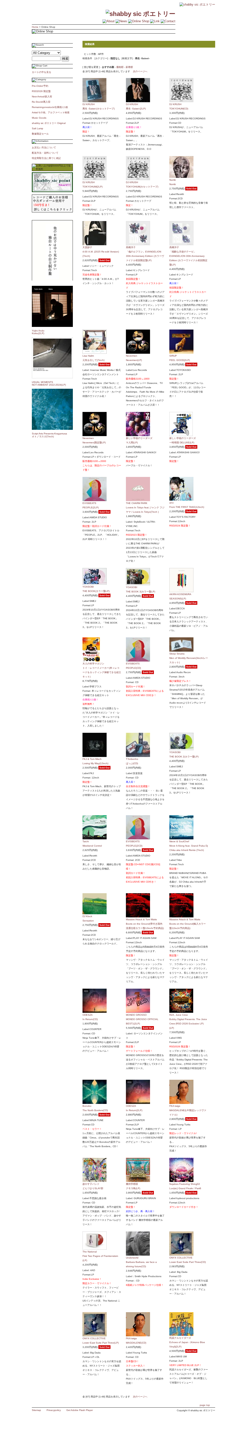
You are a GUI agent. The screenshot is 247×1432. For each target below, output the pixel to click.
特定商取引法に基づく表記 (46, 158)
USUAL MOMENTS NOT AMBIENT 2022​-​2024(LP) (49, 383)
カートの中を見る (41, 72)
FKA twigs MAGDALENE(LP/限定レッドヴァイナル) (187, 1110)
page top (205, 1405)
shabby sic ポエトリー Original (50, 123)
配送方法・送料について (45, 152)
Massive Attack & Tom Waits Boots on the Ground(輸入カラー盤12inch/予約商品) (187, 923)
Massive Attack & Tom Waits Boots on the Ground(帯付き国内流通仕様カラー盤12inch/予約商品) (145, 923)
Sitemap (36, 1410)
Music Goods (39, 117)
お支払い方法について (44, 147)
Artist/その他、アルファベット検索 (50, 112)
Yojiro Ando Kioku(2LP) (38, 332)
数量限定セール (40, 133)
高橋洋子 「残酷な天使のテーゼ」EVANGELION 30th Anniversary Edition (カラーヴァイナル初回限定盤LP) (188, 256)
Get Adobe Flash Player (79, 1410)
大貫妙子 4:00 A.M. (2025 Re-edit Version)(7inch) (100, 251)
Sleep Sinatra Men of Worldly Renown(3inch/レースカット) (188, 658)
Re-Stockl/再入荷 (41, 102)
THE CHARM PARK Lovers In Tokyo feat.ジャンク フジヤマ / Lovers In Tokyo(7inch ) (145, 507)
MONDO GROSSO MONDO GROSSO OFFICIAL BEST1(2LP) (142, 1019)
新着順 (129, 67)
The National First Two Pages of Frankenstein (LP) (100, 1256)
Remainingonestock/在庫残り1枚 (50, 107)
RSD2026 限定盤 (41, 91)
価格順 (120, 67)
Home (35, 27)
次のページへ (140, 71)
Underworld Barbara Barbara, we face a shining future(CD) (141, 1262)
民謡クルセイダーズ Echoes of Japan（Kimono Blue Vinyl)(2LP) (187, 1342)
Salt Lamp (37, 128)
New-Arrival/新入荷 (42, 96)
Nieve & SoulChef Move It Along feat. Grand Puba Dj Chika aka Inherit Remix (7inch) (188, 845)
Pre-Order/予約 (40, 86)
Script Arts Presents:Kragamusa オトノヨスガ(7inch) (49, 435)
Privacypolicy (54, 1410)
